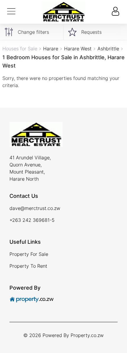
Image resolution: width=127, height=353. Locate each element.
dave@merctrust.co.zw (34, 208)
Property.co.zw (87, 335)
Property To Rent (28, 266)
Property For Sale (28, 254)
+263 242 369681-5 (32, 220)
